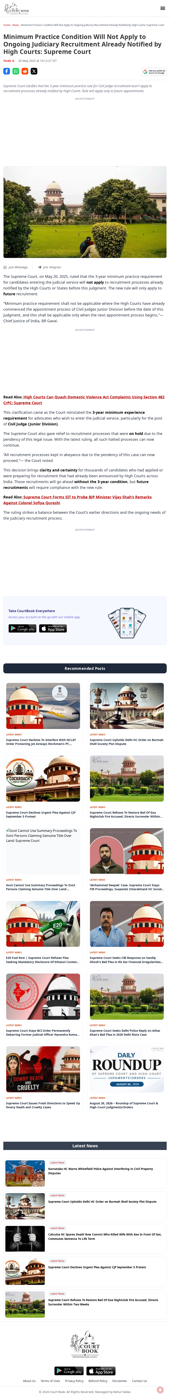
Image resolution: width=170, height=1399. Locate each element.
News (15, 25)
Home (6, 25)
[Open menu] (163, 8)
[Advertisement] (85, 130)
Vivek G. (9, 61)
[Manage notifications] (160, 1390)
